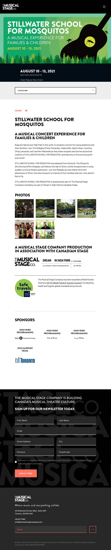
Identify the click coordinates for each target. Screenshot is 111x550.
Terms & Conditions (65, 542)
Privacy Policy (52, 542)
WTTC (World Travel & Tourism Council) (64, 282)
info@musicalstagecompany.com (28, 522)
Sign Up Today (25, 473)
